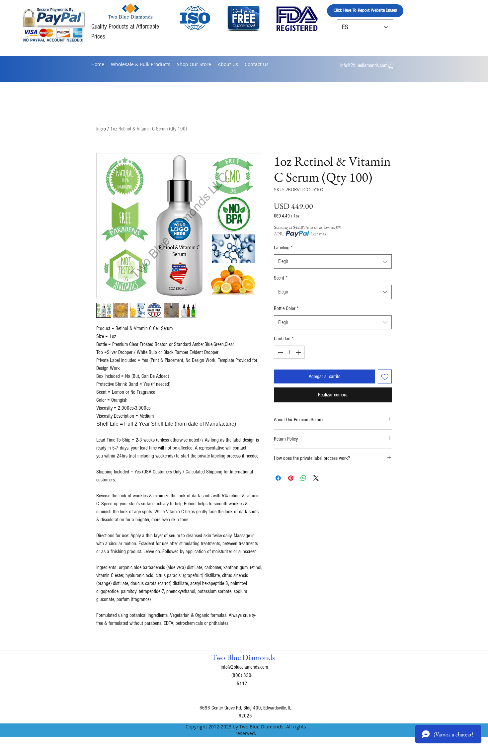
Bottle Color (286, 308)
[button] (391, 65)
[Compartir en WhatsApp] (303, 478)
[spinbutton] (289, 352)
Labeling (283, 248)
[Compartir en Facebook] (278, 478)
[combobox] (333, 261)
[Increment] (298, 352)
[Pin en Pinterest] (291, 478)
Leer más (318, 234)
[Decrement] (279, 352)
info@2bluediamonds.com (363, 65)
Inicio (101, 129)
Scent (280, 278)
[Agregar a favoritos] (385, 376)
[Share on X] (316, 478)
